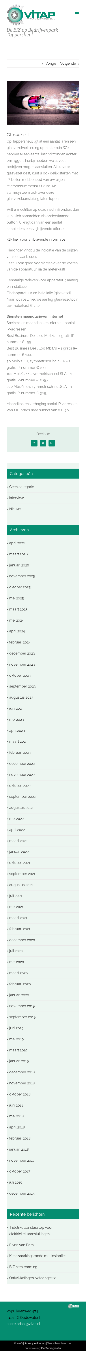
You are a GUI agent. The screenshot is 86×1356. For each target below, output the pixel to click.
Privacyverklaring (34, 1343)
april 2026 (17, 543)
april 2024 (17, 631)
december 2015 (22, 1193)
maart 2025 (18, 609)
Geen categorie (21, 487)
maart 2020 (18, 973)
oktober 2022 (19, 786)
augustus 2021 (21, 885)
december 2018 (22, 1072)
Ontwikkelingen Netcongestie (32, 1278)
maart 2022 (18, 841)
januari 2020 (19, 995)
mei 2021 (16, 907)
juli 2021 (15, 896)
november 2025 (22, 576)
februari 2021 (19, 929)
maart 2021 (18, 918)
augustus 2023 (21, 697)
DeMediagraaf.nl (51, 1348)
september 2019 (22, 1017)
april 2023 (17, 730)
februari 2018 (19, 1138)
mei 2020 (16, 962)
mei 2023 (16, 719)
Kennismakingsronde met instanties (37, 1256)
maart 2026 (18, 554)
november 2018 (22, 1083)
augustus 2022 (21, 807)
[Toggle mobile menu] (77, 12)
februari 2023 (20, 752)
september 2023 (22, 686)
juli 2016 (15, 1182)
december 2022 (22, 763)
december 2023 (22, 653)
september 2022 (22, 796)
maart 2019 (18, 1050)
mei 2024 (16, 620)
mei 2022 (16, 819)
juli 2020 (16, 951)
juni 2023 (16, 708)
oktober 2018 (19, 1094)
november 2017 (22, 1160)
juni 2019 (16, 1028)
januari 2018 (19, 1149)
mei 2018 (16, 1116)
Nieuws (15, 509)
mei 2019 (16, 1039)
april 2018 (17, 1127)
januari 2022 (19, 852)
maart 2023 (18, 741)
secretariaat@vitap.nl (23, 1324)
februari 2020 (20, 984)
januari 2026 (19, 565)
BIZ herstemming (23, 1267)
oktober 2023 (20, 675)
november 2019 (22, 1006)
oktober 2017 (19, 1171)
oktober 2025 (20, 587)
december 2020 (22, 940)
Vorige (50, 63)
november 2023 (22, 664)
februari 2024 (20, 642)
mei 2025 (16, 598)
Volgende (68, 63)
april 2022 (17, 830)
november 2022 (22, 775)
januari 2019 (19, 1061)
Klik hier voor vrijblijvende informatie (36, 239)
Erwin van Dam (21, 1245)
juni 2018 (16, 1105)
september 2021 (22, 874)
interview (16, 498)
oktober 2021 (19, 863)
